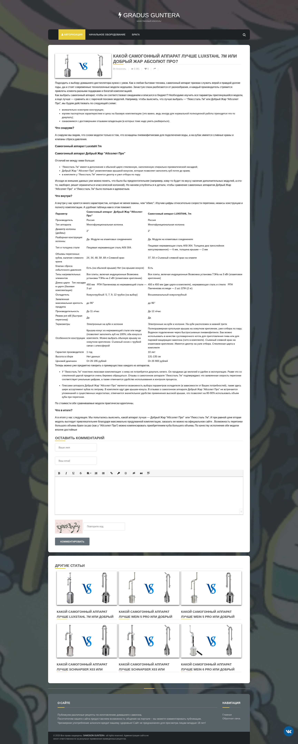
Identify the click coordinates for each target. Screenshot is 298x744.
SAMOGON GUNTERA (93, 735)
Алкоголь (121, 69)
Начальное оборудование (107, 34)
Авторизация (72, 34)
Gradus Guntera (151, 15)
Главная (227, 714)
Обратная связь (231, 718)
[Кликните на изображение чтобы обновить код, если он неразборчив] (69, 526)
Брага (136, 34)
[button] (59, 473)
